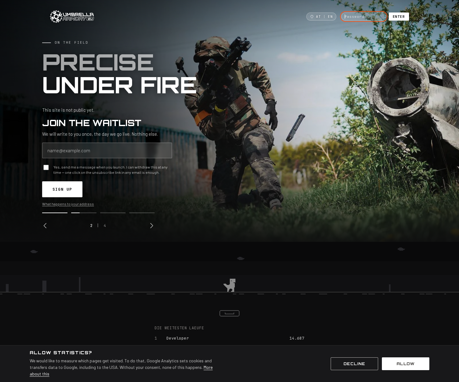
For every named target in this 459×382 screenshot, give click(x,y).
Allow (406, 363)
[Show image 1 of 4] (54, 213)
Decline (354, 363)
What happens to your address (68, 204)
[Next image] (151, 225)
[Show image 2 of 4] (83, 213)
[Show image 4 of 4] (142, 213)
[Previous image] (45, 225)
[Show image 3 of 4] (113, 213)
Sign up (62, 189)
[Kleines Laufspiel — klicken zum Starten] (229, 271)
